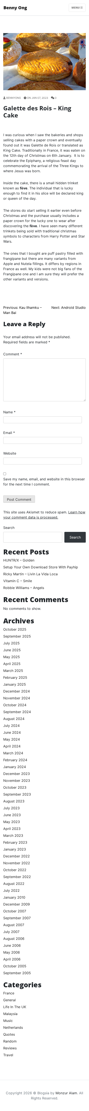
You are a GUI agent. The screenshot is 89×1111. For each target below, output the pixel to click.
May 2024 (11, 739)
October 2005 (14, 966)
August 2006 (13, 938)
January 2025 (14, 684)
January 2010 (14, 897)
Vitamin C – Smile (17, 581)
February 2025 (15, 677)
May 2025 (11, 657)
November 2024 (16, 698)
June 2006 (12, 945)
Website (9, 453)
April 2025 (12, 664)
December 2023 (16, 774)
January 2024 (14, 767)
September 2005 (17, 973)
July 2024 (11, 725)
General (9, 1000)
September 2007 (17, 918)
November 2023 (16, 780)
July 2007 (11, 932)
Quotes (9, 1034)
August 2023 (13, 801)
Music (8, 1020)
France (8, 993)
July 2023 (11, 808)
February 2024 (15, 760)
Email (9, 433)
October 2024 (14, 705)
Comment (12, 354)
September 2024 (17, 712)
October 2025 (14, 629)
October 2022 (14, 870)
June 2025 (12, 650)
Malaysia (10, 1014)
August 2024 (13, 719)
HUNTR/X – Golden (18, 560)
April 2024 (12, 746)
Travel (8, 1055)
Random (10, 1041)
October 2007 (14, 911)
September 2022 (17, 877)
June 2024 (12, 732)
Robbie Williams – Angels (23, 588)
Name (9, 412)
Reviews (10, 1048)
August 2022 (13, 883)
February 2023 (15, 842)
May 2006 (11, 952)
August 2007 (13, 925)
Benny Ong (15, 8)
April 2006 (12, 959)
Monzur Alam (66, 1093)
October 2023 (14, 787)
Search (8, 527)
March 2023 (13, 835)
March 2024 (13, 753)
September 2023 (17, 794)
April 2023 (12, 828)
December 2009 (16, 904)
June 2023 (12, 815)
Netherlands (13, 1027)
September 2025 (17, 636)
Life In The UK (14, 1007)
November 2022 (16, 863)
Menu (76, 7)
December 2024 (16, 691)
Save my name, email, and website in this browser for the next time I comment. (44, 481)
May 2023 (11, 822)
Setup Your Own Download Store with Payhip (40, 567)
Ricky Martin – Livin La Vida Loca (30, 574)
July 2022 (11, 890)
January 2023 (14, 849)
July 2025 (11, 643)
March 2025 (13, 670)
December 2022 (16, 856)
